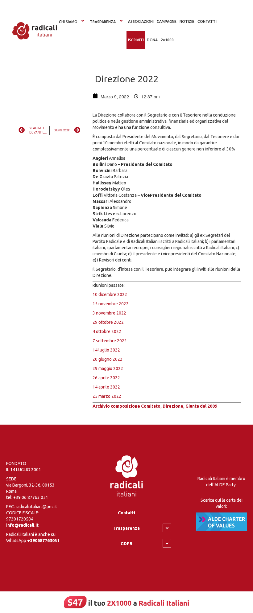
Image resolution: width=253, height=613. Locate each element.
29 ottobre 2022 (108, 322)
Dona (152, 40)
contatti (207, 21)
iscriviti (136, 40)
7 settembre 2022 (110, 340)
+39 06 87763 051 (30, 497)
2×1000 (167, 40)
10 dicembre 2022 (110, 294)
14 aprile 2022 (106, 387)
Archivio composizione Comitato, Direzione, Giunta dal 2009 (155, 406)
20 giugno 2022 (107, 359)
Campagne (166, 21)
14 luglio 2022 (106, 350)
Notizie (187, 21)
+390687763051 (43, 540)
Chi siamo (68, 22)
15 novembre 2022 (111, 303)
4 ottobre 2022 (107, 331)
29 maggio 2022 (108, 368)
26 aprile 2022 (106, 377)
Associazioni (141, 21)
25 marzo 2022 (107, 396)
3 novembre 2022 (109, 313)
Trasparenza (103, 22)
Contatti (126, 512)
